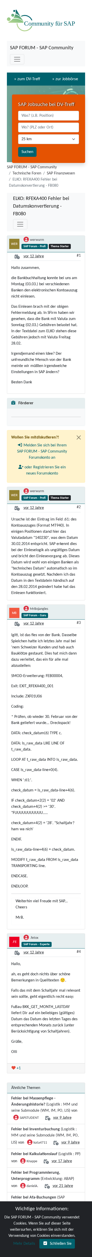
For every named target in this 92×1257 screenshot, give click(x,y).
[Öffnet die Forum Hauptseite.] (42, 20)
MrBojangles (39, 609)
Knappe (32, 1161)
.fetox (34, 938)
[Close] (79, 437)
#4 (79, 952)
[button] (42, 452)
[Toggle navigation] (17, 59)
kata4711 (40, 1143)
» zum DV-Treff (27, 79)
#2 (79, 507)
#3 (79, 623)
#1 (79, 256)
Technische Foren (27, 173)
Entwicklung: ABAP (57, 1179)
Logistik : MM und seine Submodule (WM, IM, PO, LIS (45, 1136)
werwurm (37, 240)
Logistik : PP (69, 1154)
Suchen (27, 152)
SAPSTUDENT (29, 1118)
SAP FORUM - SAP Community (41, 48)
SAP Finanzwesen (61, 173)
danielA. (32, 1186)
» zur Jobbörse (65, 79)
